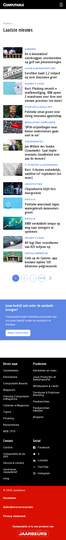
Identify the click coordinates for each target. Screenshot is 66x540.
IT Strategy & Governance (41, 165)
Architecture (33, 184)
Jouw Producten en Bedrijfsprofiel (44, 378)
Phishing (8, 418)
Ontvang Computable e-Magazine (16, 398)
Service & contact (13, 463)
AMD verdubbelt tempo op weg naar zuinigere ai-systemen (42, 227)
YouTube (43, 466)
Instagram (44, 473)
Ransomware (11, 424)
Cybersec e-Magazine (16, 405)
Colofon (8, 447)
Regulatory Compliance (40, 122)
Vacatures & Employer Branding (46, 394)
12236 (41, 279)
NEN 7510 (9, 431)
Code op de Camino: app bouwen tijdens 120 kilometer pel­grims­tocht (41, 262)
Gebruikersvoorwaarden (18, 507)
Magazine (9, 389)
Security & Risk (34, 83)
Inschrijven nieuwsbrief (10, 471)
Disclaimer (9, 498)
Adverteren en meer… (45, 370)
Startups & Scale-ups (38, 107)
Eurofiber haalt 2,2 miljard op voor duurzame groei (42, 75)
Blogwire (38, 417)
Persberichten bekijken (41, 409)
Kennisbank (10, 377)
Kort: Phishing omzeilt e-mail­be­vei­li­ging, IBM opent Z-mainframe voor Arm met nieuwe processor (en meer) (43, 94)
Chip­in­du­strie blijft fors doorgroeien (40, 191)
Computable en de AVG (14, 455)
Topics (7, 411)
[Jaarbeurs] (33, 532)
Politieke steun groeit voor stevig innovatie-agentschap (43, 114)
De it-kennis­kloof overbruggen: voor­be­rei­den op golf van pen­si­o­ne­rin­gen (43, 58)
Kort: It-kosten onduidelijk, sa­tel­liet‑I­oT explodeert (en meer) (43, 173)
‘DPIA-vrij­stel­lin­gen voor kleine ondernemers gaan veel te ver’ (41, 131)
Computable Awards (15, 383)
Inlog (6, 478)
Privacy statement (14, 516)
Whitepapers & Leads (45, 386)
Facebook (44, 447)
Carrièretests (10, 370)
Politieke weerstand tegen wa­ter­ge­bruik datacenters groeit (42, 208)
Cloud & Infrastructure (40, 68)
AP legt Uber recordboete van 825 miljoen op (41, 245)
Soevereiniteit (34, 141)
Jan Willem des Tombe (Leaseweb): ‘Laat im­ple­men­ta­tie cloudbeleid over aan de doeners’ (42, 152)
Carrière (30, 49)
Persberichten (41, 401)
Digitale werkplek (36, 253)
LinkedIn (43, 460)
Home (6, 23)
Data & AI (30, 199)
